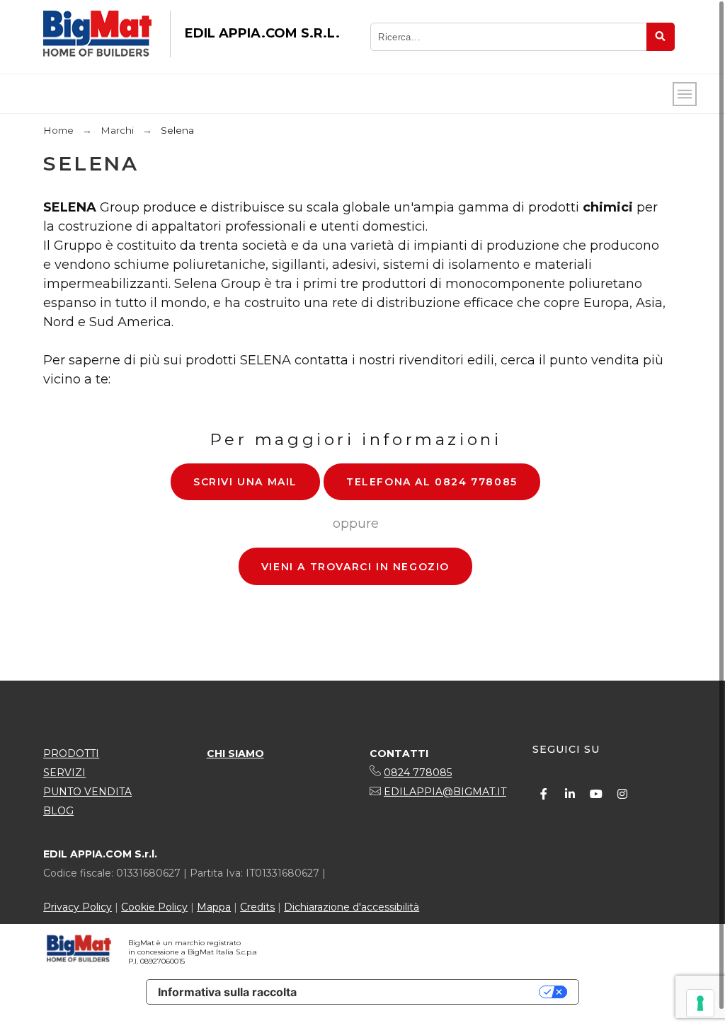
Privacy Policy (77, 907)
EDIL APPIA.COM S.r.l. (262, 33)
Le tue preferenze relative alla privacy (425, 992)
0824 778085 (418, 772)
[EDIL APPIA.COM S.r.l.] (97, 34)
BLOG (58, 810)
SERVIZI (64, 772)
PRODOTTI (71, 753)
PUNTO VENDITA (87, 791)
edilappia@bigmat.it (445, 791)
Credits (257, 907)
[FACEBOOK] (543, 793)
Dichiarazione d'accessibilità (351, 907)
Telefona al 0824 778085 (432, 481)
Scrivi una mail (245, 481)
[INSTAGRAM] (622, 793)
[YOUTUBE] (596, 793)
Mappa (214, 907)
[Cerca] (660, 37)
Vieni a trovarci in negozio (355, 566)
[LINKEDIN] (570, 793)
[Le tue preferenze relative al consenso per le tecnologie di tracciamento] (700, 1003)
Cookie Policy (154, 907)
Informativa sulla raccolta (227, 992)
